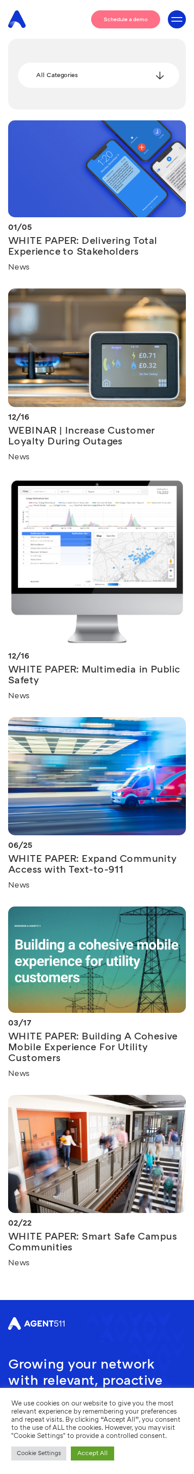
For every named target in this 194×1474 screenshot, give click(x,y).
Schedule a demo (126, 19)
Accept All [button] (92, 1453)
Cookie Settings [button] (39, 1453)
